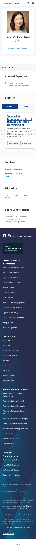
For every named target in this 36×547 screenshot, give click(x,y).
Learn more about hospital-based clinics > (16, 507)
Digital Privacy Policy (10, 313)
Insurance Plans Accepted (18, 48)
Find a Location (8, 345)
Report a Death (8, 287)
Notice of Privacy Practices (12, 308)
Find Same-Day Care (10, 350)
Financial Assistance (10, 292)
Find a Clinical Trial (10, 355)
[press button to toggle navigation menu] (33, 3)
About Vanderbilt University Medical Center (13, 394)
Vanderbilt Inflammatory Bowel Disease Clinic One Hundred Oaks (19, 120)
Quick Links (6, 67)
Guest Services (8, 297)
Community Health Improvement (15, 424)
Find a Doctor (8, 340)
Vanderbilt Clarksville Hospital (14, 406)
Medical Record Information (13, 282)
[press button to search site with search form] (28, 3)
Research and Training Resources (15, 429)
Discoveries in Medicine (11, 475)
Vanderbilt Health (9, 4)
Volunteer (6, 370)
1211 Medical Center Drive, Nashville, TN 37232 (17, 528)
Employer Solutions (10, 444)
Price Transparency (10, 328)
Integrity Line (8, 323)
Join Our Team (8, 380)
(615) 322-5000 (8, 533)
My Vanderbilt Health (11, 470)
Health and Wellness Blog (22, 236)
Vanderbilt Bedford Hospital (13, 401)
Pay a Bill (6, 360)
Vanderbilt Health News (11, 460)
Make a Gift (7, 365)
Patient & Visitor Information (13, 267)
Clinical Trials (8, 434)
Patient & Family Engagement (14, 303)
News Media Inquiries (11, 465)
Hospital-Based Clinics (11, 439)
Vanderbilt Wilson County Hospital (15, 419)
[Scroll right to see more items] (33, 132)
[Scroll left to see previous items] (3, 132)
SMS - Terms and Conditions (13, 318)
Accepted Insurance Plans (12, 272)
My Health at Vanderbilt (11, 277)
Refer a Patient (8, 375)
